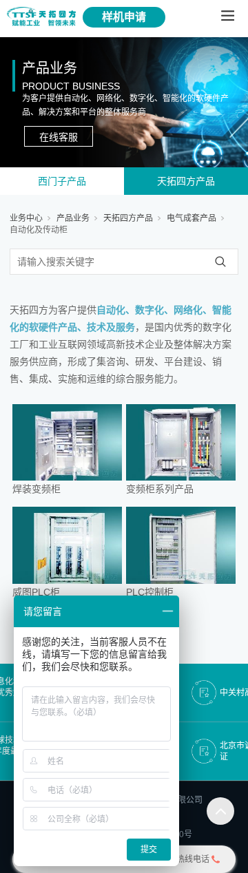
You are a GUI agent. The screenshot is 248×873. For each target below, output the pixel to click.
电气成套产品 (191, 218)
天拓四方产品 (186, 181)
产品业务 (73, 218)
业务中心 (26, 218)
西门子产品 (62, 181)
